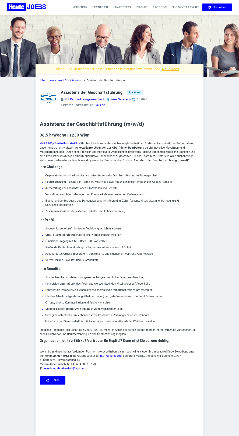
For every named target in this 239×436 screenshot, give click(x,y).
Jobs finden (80, 7)
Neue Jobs (170, 69)
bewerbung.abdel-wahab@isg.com (64, 368)
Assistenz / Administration (66, 80)
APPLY (76, 143)
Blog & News (160, 7)
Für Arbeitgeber (122, 7)
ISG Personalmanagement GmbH (85, 99)
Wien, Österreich (121, 99)
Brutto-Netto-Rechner (185, 7)
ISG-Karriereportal (111, 355)
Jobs (42, 80)
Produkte (142, 7)
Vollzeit (100, 105)
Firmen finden (100, 7)
